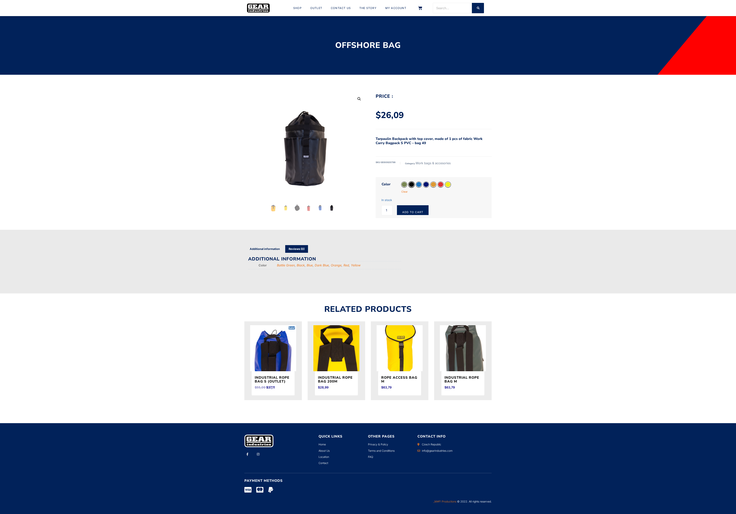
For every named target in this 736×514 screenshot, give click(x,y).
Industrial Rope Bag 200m (335, 379)
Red (346, 265)
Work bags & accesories (433, 163)
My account (395, 8)
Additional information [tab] (265, 248)
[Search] (478, 8)
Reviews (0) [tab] (297, 248)
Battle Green (286, 265)
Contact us (341, 8)
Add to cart (412, 212)
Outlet (316, 8)
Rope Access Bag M (399, 379)
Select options (266, 399)
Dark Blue (322, 265)
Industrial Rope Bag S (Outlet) (272, 379)
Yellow (356, 265)
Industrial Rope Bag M (461, 379)
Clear (404, 191)
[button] (359, 98)
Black (301, 265)
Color (386, 184)
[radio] (404, 184)
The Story (368, 8)
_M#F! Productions (444, 501)
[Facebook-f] (247, 454)
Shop (297, 8)
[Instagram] (258, 454)
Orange (336, 265)
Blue (310, 265)
